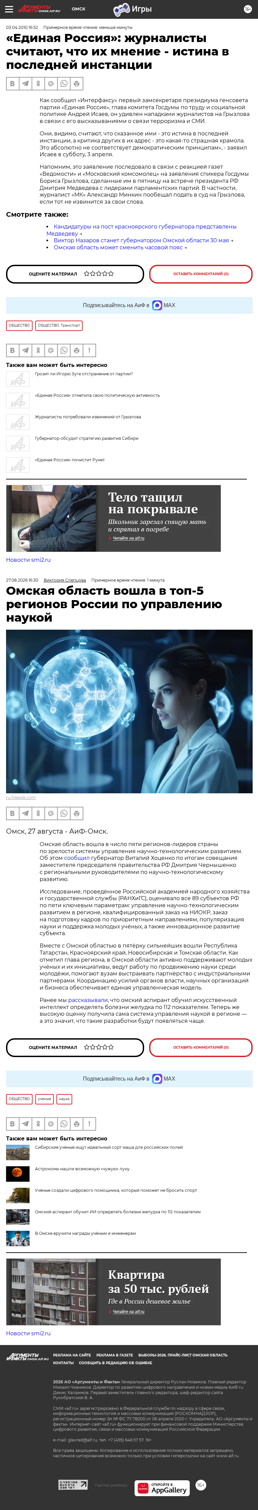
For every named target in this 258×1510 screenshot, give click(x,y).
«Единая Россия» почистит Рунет (70, 459)
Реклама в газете (114, 1355)
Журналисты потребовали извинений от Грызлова (88, 416)
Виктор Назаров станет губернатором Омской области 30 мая (141, 240)
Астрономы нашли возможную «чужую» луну (82, 1168)
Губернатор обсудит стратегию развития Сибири (86, 438)
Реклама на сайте (72, 1355)
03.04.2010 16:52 (22, 27)
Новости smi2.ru (28, 560)
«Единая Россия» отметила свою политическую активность (97, 395)
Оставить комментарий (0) (201, 274)
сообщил (77, 858)
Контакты (63, 1363)
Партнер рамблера (111, 1485)
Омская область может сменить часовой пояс (118, 247)
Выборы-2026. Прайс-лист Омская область (182, 1355)
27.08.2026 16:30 (22, 580)
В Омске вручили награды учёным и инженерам (85, 1233)
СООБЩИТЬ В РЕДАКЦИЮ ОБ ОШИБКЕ (115, 1363)
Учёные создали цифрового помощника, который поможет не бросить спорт (116, 1190)
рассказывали (88, 1000)
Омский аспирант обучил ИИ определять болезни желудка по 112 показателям (118, 1211)
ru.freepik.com (21, 797)
